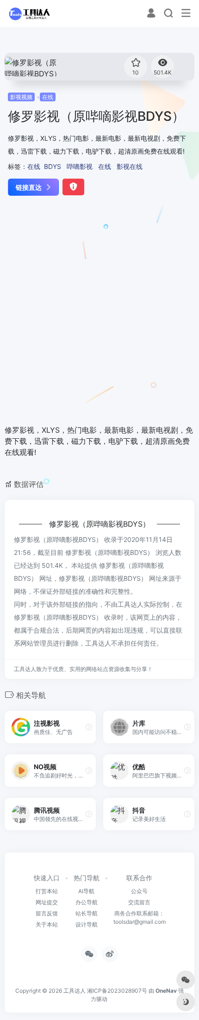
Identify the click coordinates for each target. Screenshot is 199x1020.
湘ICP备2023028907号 (117, 990)
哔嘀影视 (80, 166)
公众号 (139, 891)
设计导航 (86, 924)
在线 (47, 96)
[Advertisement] (99, 310)
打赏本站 (47, 891)
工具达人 (74, 990)
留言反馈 (47, 913)
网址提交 (47, 902)
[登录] (151, 14)
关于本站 (47, 924)
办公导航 (86, 902)
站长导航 (86, 913)
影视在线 (130, 166)
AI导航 (86, 891)
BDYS (52, 166)
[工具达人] (29, 13)
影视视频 (21, 96)
